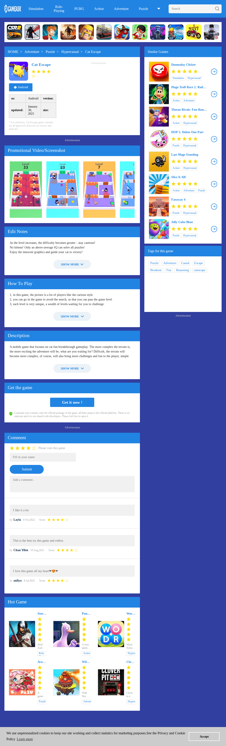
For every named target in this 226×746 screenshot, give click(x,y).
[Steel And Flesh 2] (22, 634)
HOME (13, 52)
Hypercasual (70, 52)
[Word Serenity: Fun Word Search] (111, 634)
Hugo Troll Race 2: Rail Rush (187, 87)
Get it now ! (72, 402)
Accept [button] (204, 736)
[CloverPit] (111, 682)
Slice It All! (178, 177)
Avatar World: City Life (42, 662)
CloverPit (131, 662)
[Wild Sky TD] (66, 682)
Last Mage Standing (184, 154)
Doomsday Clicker (183, 64)
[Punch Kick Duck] (66, 634)
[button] (129, 189)
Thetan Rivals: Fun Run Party (187, 110)
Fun (168, 270)
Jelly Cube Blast (182, 222)
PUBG (79, 9)
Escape (198, 263)
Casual (185, 263)
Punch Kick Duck (86, 613)
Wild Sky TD (85, 662)
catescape (199, 270)
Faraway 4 (178, 199)
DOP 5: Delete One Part (187, 132)
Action (99, 9)
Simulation (35, 9)
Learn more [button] (25, 739)
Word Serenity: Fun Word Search (131, 613)
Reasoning (182, 270)
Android (23, 87)
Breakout (156, 270)
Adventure (121, 9)
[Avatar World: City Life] (22, 682)
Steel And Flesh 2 (41, 613)
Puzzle (143, 9)
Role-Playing (59, 9)
